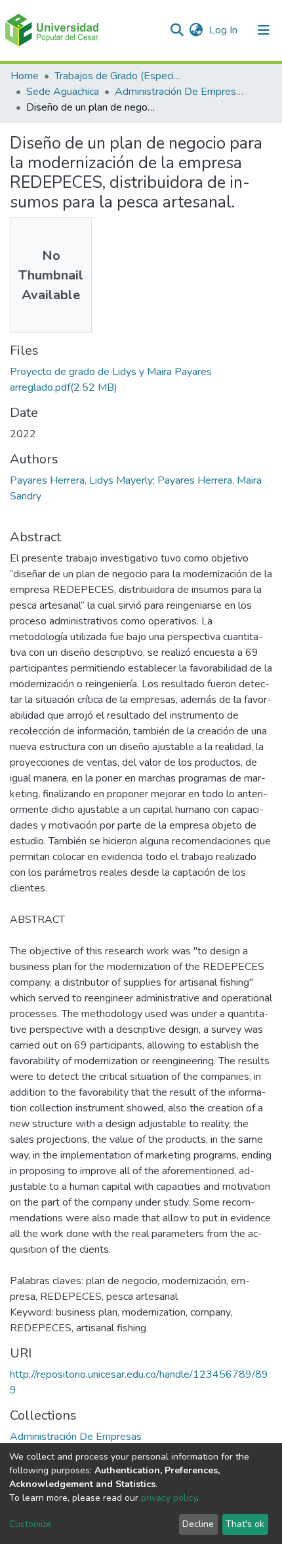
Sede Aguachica (62, 91)
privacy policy (169, 1498)
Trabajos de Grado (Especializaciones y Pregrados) (120, 76)
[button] (196, 30)
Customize (30, 1524)
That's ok (245, 1524)
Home (24, 76)
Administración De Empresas (180, 91)
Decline (198, 1524)
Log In (224, 30)
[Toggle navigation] (263, 30)
